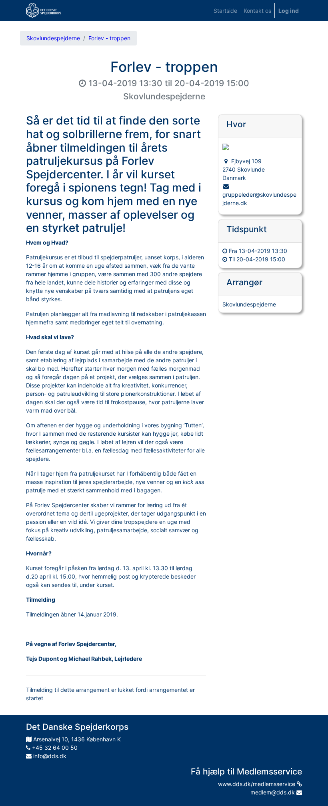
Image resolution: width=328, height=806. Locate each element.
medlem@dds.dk (273, 792)
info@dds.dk (49, 756)
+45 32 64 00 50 (54, 747)
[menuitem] (225, 10)
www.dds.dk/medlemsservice (257, 783)
